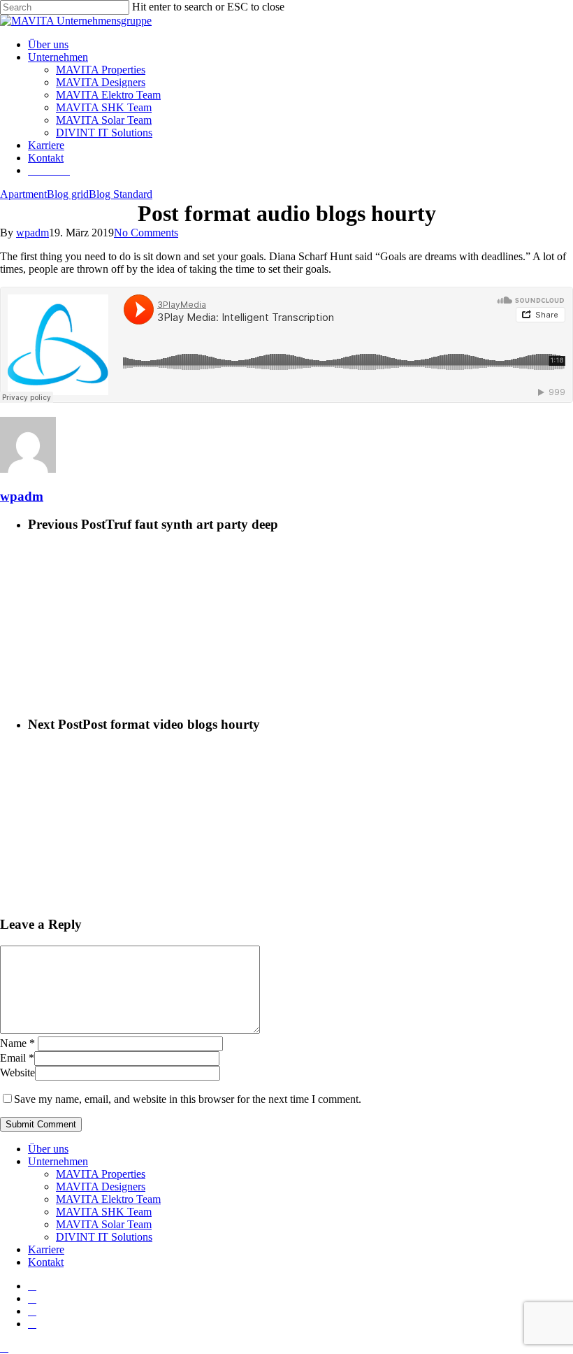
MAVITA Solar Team (104, 1224)
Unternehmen (58, 1161)
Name (17, 1043)
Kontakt (46, 1262)
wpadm (32, 232)
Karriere (46, 1249)
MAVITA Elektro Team (108, 1199)
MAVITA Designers (100, 1186)
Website (17, 1072)
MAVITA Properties (100, 1174)
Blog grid (68, 194)
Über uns (48, 1149)
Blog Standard (120, 194)
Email (17, 1058)
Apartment (23, 194)
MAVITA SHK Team (104, 1212)
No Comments (146, 232)
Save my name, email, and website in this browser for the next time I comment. (187, 1099)
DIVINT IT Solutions (104, 1237)
